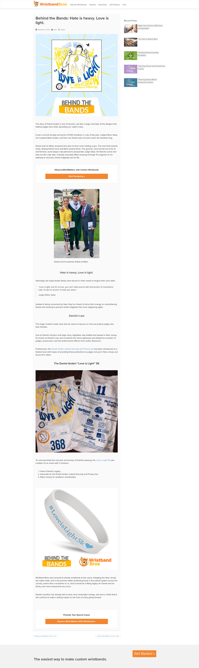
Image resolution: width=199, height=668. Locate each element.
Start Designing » (77, 176)
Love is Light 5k (103, 460)
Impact (63, 30)
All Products (114, 5)
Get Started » (144, 653)
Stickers (92, 5)
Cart (124, 5)
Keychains (102, 5)
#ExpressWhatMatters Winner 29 (45, 636)
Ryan (55, 30)
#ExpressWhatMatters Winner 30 (107, 636)
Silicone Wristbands (78, 5)
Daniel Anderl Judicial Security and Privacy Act (72, 349)
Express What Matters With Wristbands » (76, 621)
